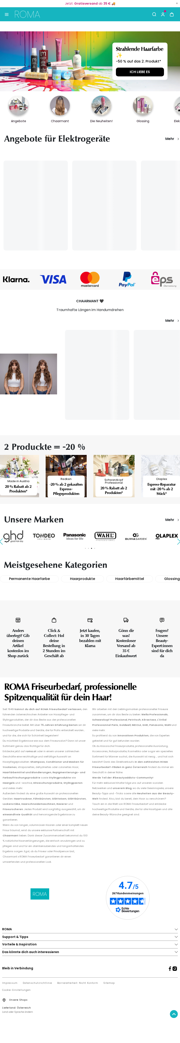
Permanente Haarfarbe (29, 578)
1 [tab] (85, 548)
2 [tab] (88, 548)
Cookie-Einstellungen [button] (16, 990)
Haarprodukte (82, 578)
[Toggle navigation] (6, 14)
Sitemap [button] (109, 983)
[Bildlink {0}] (90, 61)
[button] (163, 14)
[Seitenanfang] (174, 1014)
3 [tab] (91, 548)
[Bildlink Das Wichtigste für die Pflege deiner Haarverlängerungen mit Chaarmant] (28, 373)
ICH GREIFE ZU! (139, 71)
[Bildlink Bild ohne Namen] (53, 279)
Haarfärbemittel (129, 578)
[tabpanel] (44, 536)
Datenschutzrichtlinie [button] (37, 983)
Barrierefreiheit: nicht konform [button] (77, 983)
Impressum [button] (10, 983)
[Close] (177, 3)
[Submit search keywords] (154, 14)
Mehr (169, 138)
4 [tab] (94, 548)
